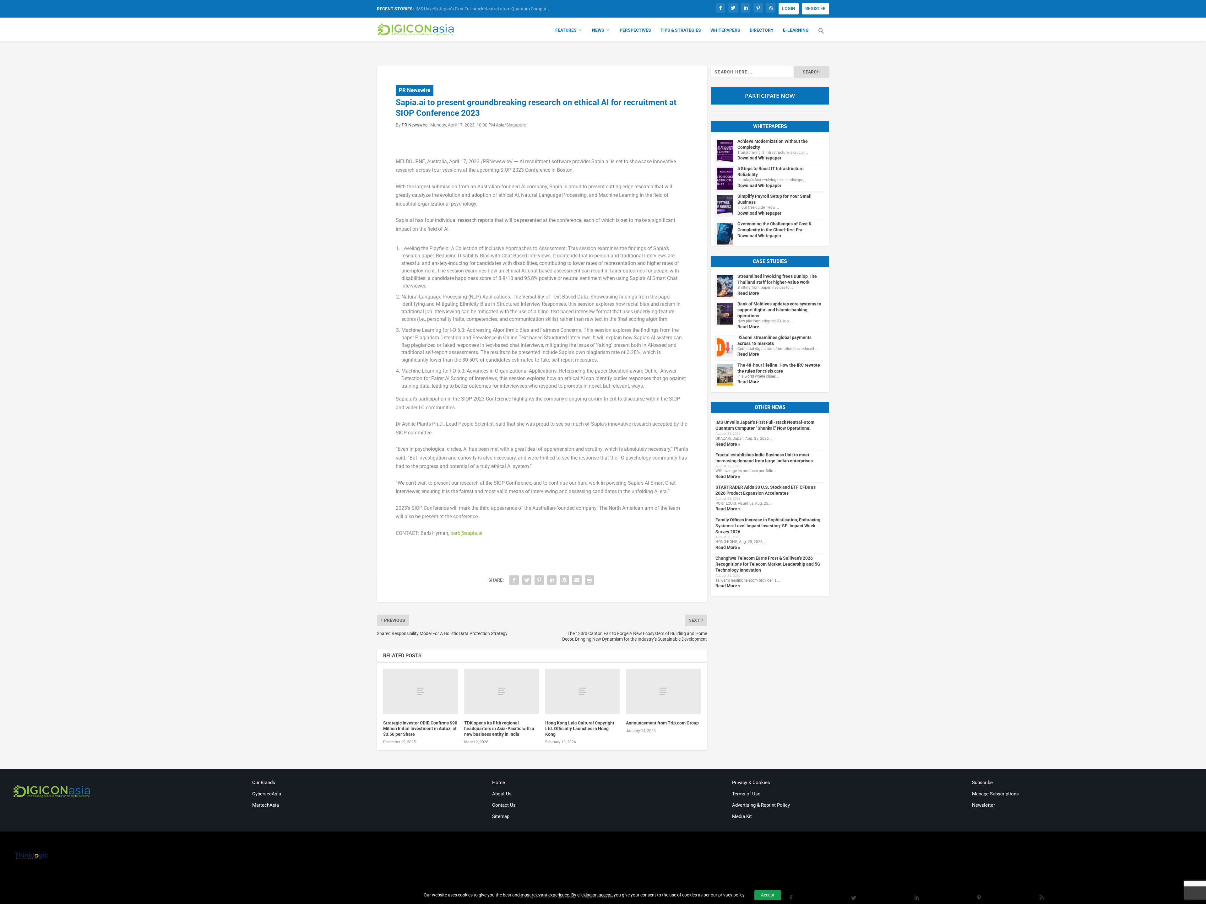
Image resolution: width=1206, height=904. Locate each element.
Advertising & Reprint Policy (761, 805)
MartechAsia (265, 805)
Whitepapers (725, 30)
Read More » (727, 444)
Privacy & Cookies (751, 782)
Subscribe (982, 782)
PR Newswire (414, 90)
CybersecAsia (266, 794)
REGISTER (815, 8)
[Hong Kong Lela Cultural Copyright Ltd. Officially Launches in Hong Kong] (582, 691)
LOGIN (788, 8)
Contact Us (504, 805)
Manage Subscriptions (995, 794)
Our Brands (263, 782)
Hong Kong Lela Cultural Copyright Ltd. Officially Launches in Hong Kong (579, 728)
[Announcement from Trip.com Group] (663, 691)
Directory (762, 30)
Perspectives (635, 30)
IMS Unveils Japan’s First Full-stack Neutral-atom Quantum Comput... (483, 8)
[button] (821, 34)
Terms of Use (746, 794)
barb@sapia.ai (466, 533)
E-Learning (796, 30)
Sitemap (500, 816)
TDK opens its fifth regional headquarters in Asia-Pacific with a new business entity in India (499, 728)
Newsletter (983, 805)
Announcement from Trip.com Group (662, 722)
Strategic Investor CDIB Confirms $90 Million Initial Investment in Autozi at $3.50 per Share (420, 728)
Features (566, 30)
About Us (502, 794)
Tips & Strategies (680, 30)
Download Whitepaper (759, 157)
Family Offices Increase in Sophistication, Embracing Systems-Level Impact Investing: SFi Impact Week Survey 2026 (767, 525)
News (598, 30)
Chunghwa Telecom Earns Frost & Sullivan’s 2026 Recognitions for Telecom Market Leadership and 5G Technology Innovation (767, 564)
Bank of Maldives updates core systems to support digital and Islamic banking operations (779, 309)
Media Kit (742, 816)
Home (498, 782)
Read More (748, 293)
